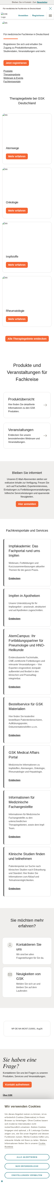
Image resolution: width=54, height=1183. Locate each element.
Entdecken (14, 578)
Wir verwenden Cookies (23, 1106)
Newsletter (42, 2)
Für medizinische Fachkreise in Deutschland (22, 9)
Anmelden (23, 15)
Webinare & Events (13, 78)
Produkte (8, 71)
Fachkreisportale (12, 81)
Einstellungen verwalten (27, 1175)
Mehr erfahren (16, 156)
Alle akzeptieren (27, 1157)
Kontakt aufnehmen (17, 1084)
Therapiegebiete (11, 74)
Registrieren (38, 15)
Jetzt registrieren (16, 63)
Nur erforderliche (27, 1166)
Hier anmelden (27, 504)
